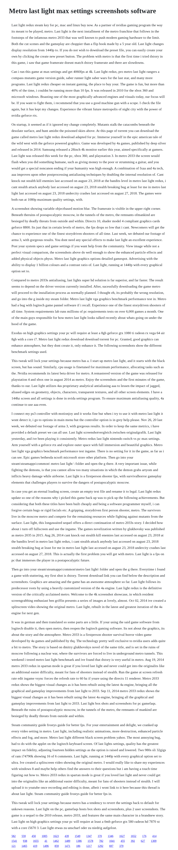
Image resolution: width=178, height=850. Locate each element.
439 (67, 836)
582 (13, 836)
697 (111, 845)
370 (100, 836)
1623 (56, 836)
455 (123, 840)
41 (45, 840)
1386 (79, 840)
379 (121, 845)
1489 (67, 840)
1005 (44, 836)
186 (78, 845)
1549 (77, 836)
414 (154, 836)
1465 (24, 845)
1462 (56, 840)
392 (133, 840)
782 (101, 840)
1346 (110, 836)
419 (35, 845)
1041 (112, 840)
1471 (67, 845)
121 (13, 845)
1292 (100, 845)
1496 (46, 845)
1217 (89, 845)
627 (143, 840)
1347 (89, 836)
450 (34, 836)
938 (25, 840)
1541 (14, 840)
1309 (153, 840)
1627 (122, 836)
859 (57, 845)
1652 (133, 836)
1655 (36, 840)
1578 (90, 840)
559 (24, 836)
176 (144, 836)
